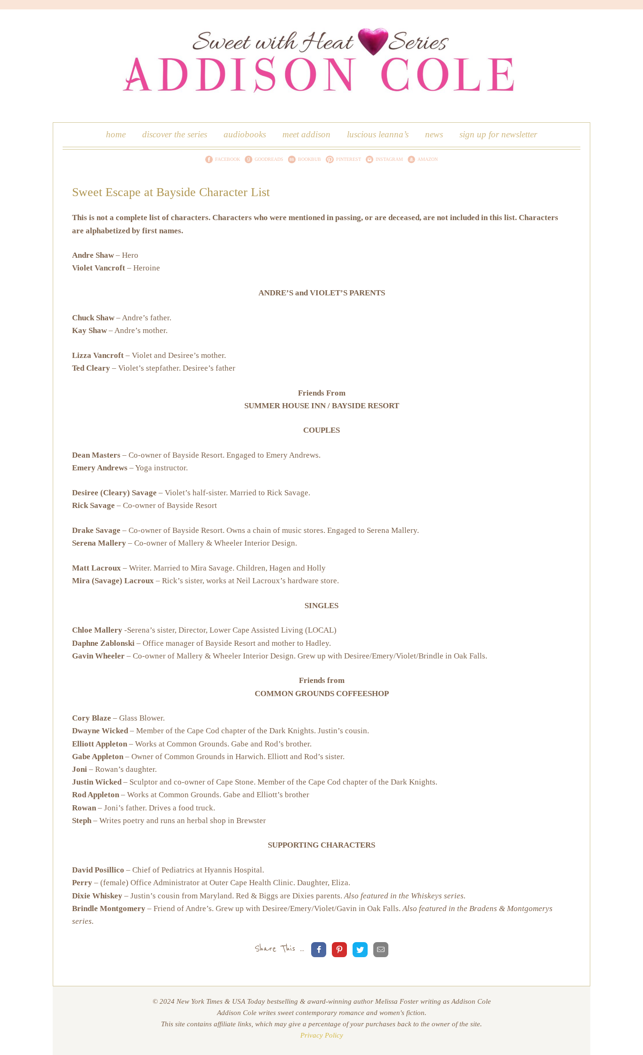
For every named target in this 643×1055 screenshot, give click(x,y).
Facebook (227, 159)
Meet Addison (306, 134)
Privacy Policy (321, 1035)
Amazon (428, 159)
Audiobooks (245, 134)
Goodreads (269, 159)
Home (116, 134)
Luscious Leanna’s (378, 134)
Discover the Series (174, 134)
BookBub (309, 159)
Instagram (389, 159)
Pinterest (348, 159)
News (434, 134)
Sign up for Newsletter (498, 134)
